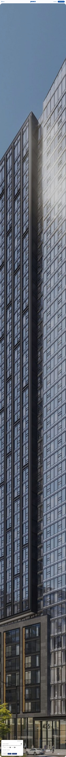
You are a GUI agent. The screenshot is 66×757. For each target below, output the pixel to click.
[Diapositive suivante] (49, 380)
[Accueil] (33, 1)
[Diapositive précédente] (16, 380)
